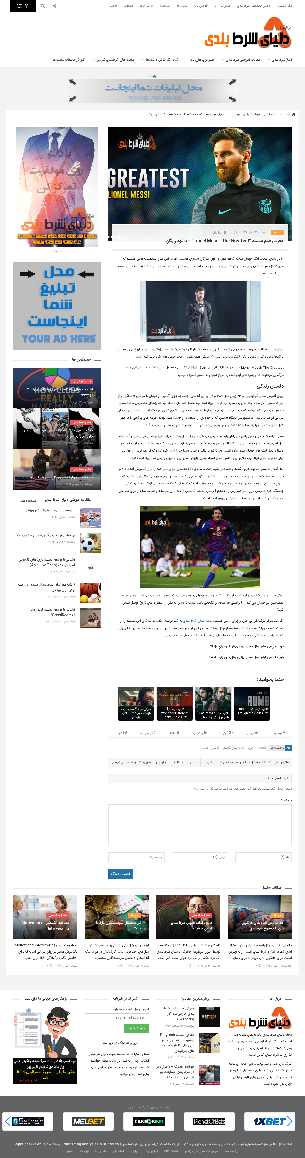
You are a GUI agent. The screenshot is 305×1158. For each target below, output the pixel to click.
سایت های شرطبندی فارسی (115, 60)
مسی (205, 747)
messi (261, 747)
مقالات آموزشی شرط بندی (242, 60)
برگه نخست (285, 6)
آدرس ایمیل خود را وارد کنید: (130, 1009)
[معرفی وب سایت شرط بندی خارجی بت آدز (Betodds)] (209, 1017)
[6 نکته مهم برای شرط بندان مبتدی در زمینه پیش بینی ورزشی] (90, 593)
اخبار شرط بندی (282, 60)
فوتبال (215, 747)
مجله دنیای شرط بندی (197, 621)
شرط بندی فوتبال (233, 747)
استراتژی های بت (202, 60)
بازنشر (113, 6)
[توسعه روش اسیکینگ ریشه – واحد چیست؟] (90, 543)
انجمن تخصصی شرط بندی (254, 6)
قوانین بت (201, 6)
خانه (288, 114)
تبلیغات (128, 6)
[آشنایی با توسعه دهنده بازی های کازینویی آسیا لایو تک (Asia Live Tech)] (90, 568)
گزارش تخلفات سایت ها (68, 60)
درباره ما (182, 6)
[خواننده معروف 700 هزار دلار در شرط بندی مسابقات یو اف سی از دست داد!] (209, 1075)
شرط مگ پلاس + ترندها (162, 60)
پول (250, 747)
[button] (8, 1121)
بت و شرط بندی (81, 381)
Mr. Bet (217, 232)
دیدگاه (286, 800)
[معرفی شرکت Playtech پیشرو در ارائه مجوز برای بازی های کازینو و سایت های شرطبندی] (209, 1043)
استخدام (165, 6)
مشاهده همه (28, 501)
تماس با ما (146, 6)
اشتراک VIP (222, 6)
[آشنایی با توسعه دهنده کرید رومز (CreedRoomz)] (90, 618)
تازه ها (272, 114)
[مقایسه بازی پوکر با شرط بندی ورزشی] (90, 518)
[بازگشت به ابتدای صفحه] (12, 1146)
